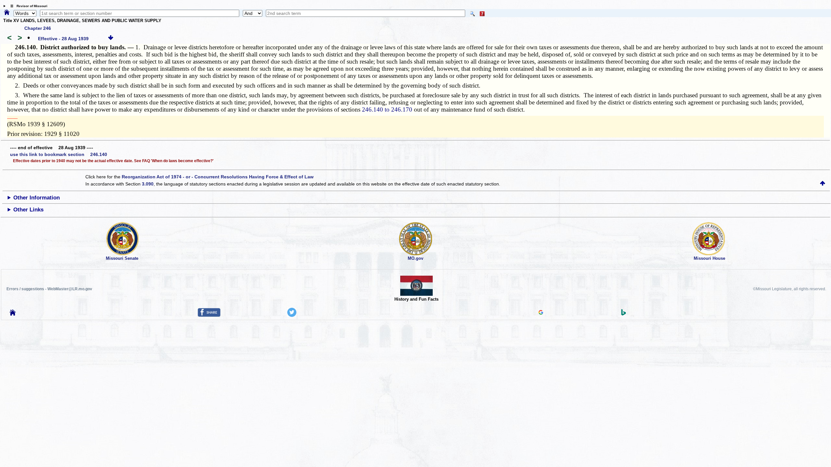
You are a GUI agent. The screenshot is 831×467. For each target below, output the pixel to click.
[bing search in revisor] (623, 314)
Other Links (28, 210)
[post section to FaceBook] (209, 315)
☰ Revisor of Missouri (27, 6)
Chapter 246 (37, 28)
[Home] (7, 12)
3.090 (148, 183)
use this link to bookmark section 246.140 (58, 154)
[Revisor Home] (12, 314)
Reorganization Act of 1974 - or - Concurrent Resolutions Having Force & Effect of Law (218, 176)
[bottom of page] (110, 38)
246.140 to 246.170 (387, 109)
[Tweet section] (291, 315)
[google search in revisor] (541, 313)
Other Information (36, 198)
